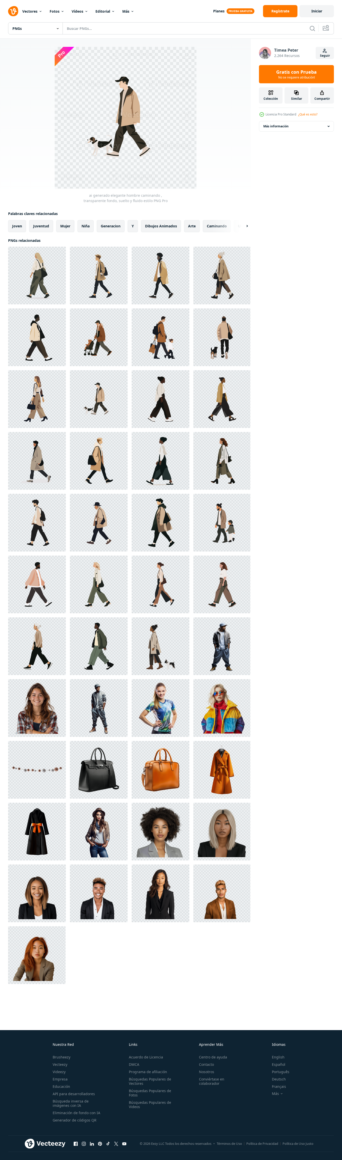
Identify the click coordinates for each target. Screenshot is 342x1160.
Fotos (54, 11)
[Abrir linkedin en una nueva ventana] (92, 1144)
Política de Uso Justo (298, 1143)
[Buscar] (312, 28)
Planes (219, 11)
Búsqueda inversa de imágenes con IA (71, 1103)
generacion (110, 226)
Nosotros (206, 1071)
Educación (61, 1086)
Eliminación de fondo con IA (76, 1112)
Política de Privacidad (262, 1143)
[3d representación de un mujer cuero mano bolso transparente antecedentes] (99, 770)
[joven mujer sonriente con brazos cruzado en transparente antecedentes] (37, 708)
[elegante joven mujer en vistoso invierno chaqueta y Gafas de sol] (221, 708)
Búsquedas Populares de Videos (150, 1104)
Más (125, 11)
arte (192, 226)
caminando (217, 226)
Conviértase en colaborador (211, 1081)
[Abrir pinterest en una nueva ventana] (100, 1144)
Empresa (60, 1079)
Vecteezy (60, 1064)
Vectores (29, 11)
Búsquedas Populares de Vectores (150, 1081)
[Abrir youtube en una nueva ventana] (124, 1144)
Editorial (102, 11)
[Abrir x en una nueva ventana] (116, 1144)
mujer (65, 226)
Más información (276, 126)
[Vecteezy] (13, 11)
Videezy (59, 1071)
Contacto (206, 1064)
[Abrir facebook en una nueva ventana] (76, 1144)
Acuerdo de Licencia (146, 1057)
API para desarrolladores (74, 1093)
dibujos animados (161, 226)
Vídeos (77, 11)
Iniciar (316, 11)
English (278, 1057)
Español (278, 1064)
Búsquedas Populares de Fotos (150, 1092)
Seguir (325, 55)
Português (280, 1071)
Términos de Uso (229, 1143)
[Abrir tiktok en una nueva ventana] (108, 1144)
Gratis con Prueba (296, 74)
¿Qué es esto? (307, 114)
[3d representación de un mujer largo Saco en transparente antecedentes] (221, 770)
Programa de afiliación (148, 1071)
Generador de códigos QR (74, 1120)
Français (279, 1086)
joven (17, 226)
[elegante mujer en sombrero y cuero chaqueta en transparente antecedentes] (99, 831)
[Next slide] (243, 226)
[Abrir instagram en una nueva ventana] (84, 1144)
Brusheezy (61, 1057)
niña (86, 226)
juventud (41, 226)
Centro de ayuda (213, 1057)
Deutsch (279, 1079)
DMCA (134, 1064)
